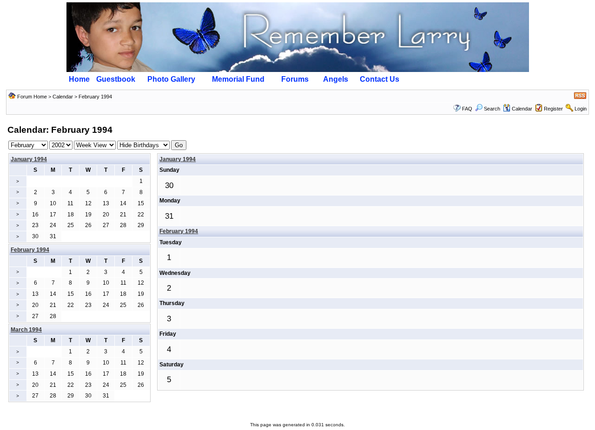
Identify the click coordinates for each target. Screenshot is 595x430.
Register (553, 108)
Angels (335, 79)
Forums (295, 79)
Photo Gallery (171, 79)
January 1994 (29, 159)
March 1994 (26, 329)
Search (492, 108)
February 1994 (178, 231)
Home (79, 79)
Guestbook (115, 79)
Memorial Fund (238, 79)
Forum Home (32, 96)
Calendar (63, 96)
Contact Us (379, 79)
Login (581, 108)
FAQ (467, 108)
